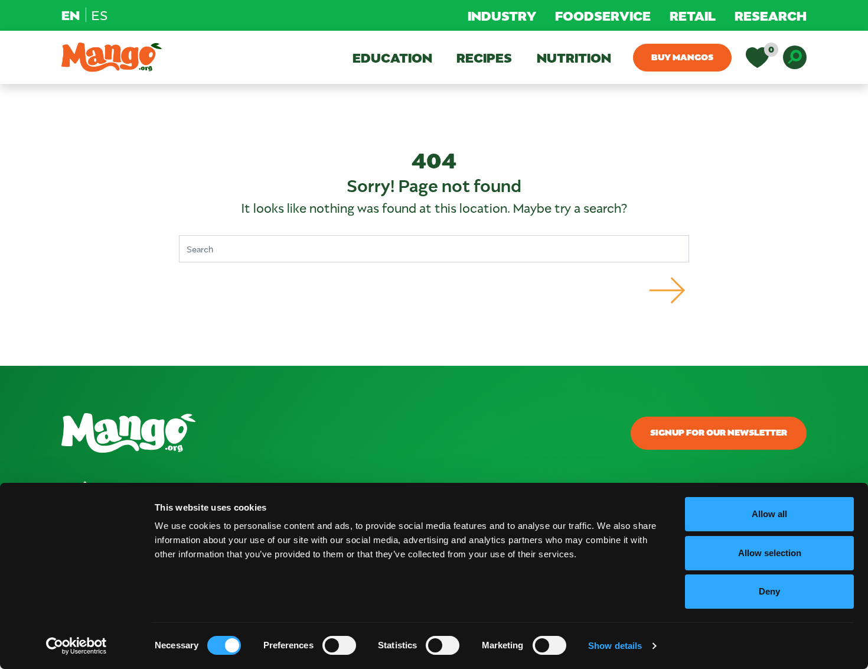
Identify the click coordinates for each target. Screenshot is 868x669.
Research (771, 15)
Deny (769, 591)
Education (392, 57)
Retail (693, 15)
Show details (615, 646)
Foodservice (603, 15)
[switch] (339, 645)
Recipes (484, 57)
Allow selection (769, 553)
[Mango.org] (307, 433)
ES (99, 14)
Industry (502, 15)
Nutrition (574, 57)
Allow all (769, 514)
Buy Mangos (682, 56)
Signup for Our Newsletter (718, 432)
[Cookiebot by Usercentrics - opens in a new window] (76, 646)
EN (70, 14)
